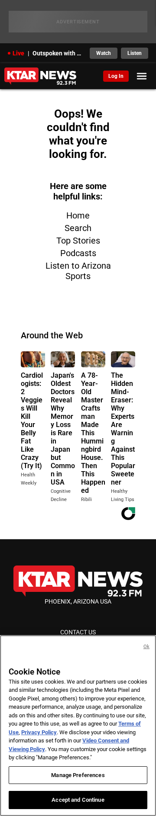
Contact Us (78, 632)
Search (78, 228)
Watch (103, 53)
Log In (116, 76)
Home (78, 215)
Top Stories (78, 240)
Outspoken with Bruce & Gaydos (58, 53)
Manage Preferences (77, 775)
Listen (134, 53)
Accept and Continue (78, 800)
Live (18, 53)
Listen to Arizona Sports (78, 270)
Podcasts (78, 253)
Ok (146, 646)
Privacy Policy (39, 732)
